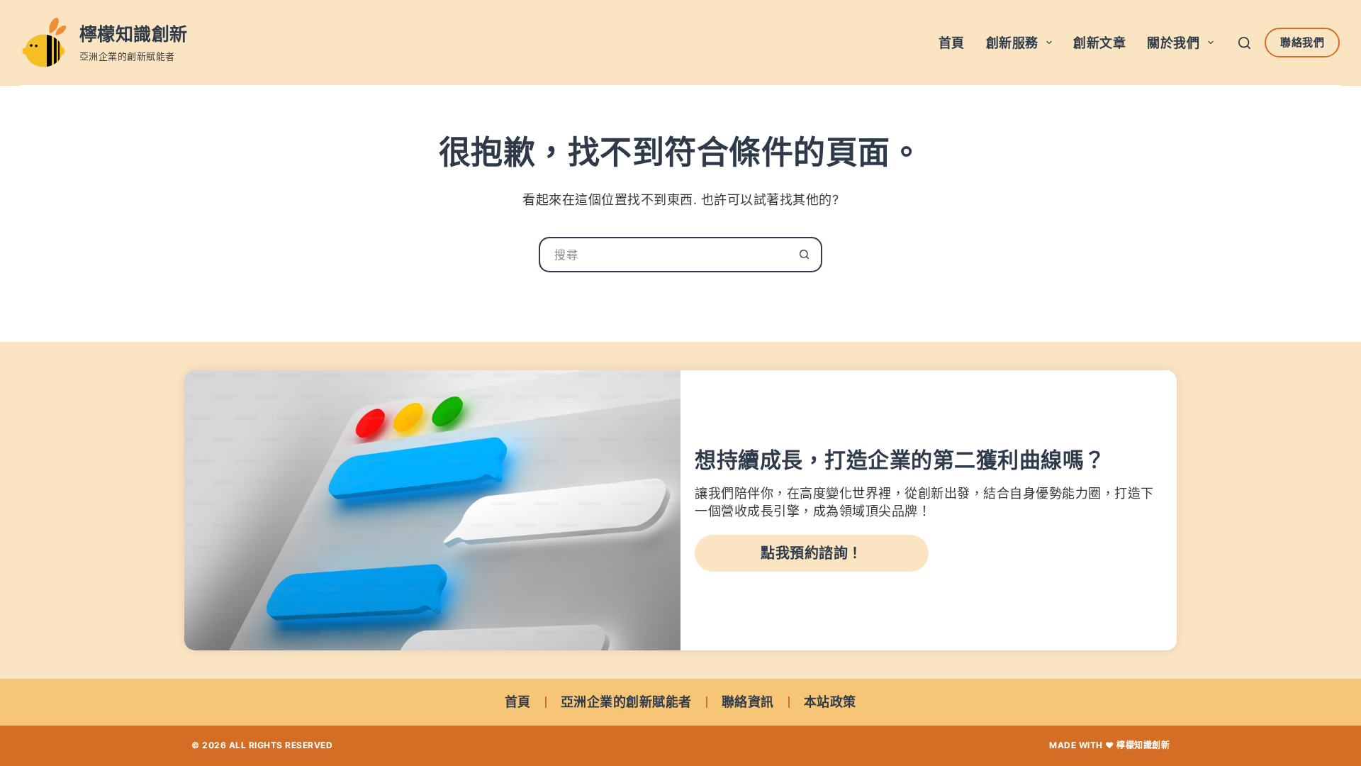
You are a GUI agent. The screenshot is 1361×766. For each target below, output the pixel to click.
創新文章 (1099, 42)
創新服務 (1012, 42)
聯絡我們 (1302, 42)
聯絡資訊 (748, 701)
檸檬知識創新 (133, 34)
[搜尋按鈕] (804, 254)
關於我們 (1173, 42)
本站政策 (830, 701)
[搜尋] (1244, 43)
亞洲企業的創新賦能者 (626, 701)
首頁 (952, 42)
